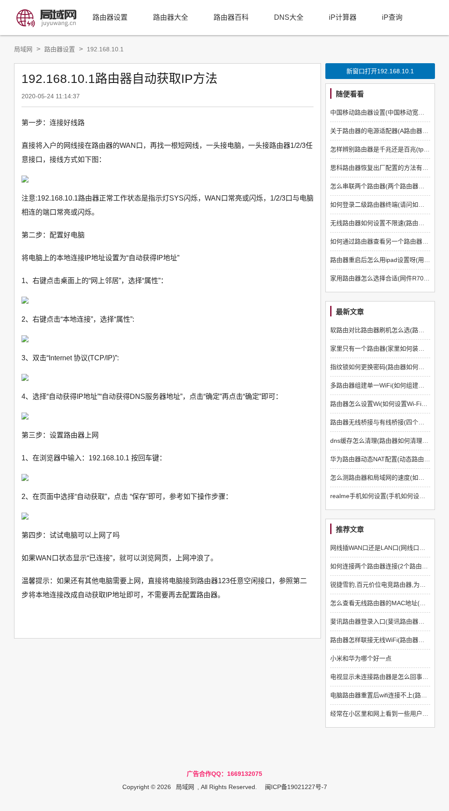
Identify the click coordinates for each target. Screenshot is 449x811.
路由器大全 (170, 17)
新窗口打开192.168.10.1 (380, 71)
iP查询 (392, 17)
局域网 (23, 49)
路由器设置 (110, 17)
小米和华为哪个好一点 (361, 658)
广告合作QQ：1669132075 (224, 773)
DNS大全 (288, 17)
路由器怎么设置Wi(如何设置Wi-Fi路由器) (386, 403)
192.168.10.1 (105, 49)
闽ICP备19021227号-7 (296, 786)
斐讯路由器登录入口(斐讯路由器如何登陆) (387, 621)
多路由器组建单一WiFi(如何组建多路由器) (387, 385)
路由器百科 (231, 17)
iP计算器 (342, 17)
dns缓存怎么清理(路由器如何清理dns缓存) (388, 440)
